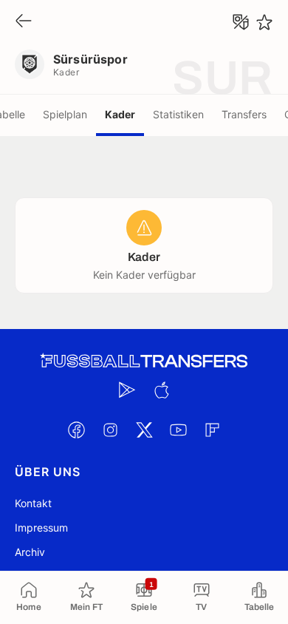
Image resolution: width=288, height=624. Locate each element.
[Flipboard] (212, 429)
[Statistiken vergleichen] (241, 22)
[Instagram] (110, 429)
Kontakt (33, 503)
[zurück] (23, 22)
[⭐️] (264, 22)
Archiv (30, 552)
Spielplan (65, 114)
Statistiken (178, 114)
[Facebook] (76, 429)
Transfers (244, 114)
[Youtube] (178, 429)
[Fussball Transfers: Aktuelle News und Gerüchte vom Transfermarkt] (144, 361)
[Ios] (161, 390)
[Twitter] (144, 429)
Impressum (41, 527)
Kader (120, 114)
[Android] (127, 390)
